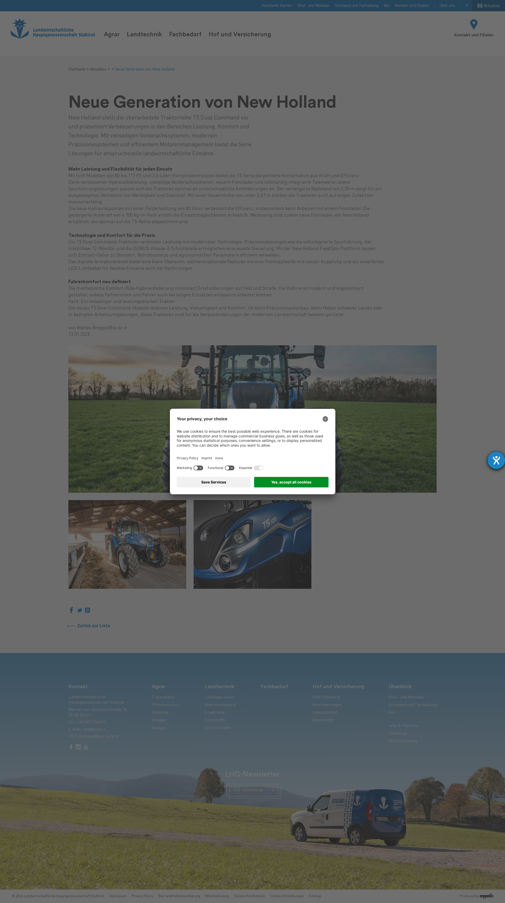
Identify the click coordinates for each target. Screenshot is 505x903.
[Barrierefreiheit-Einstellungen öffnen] (496, 460)
